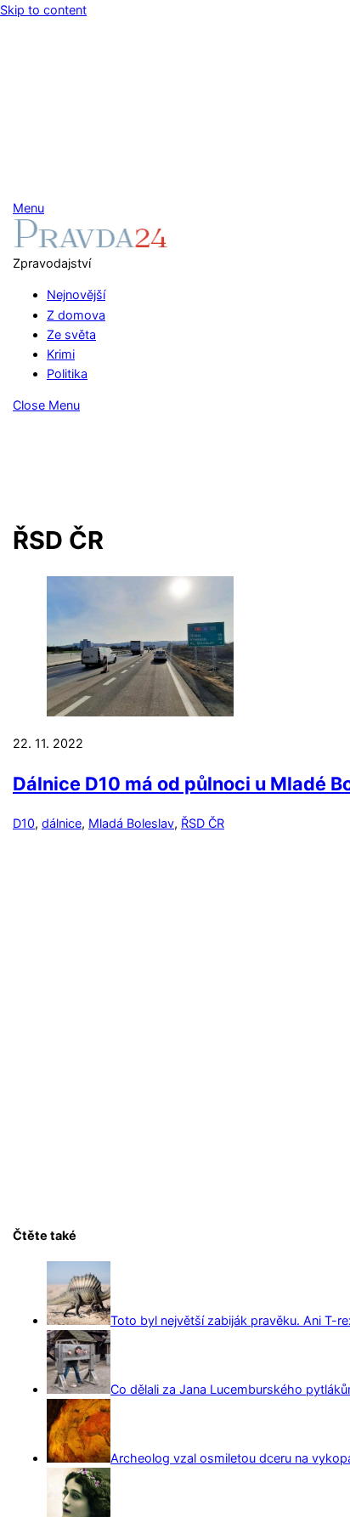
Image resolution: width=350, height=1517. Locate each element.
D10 (24, 823)
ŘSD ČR (202, 823)
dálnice (62, 823)
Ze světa (71, 334)
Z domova (76, 315)
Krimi (61, 354)
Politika (67, 373)
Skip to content (43, 10)
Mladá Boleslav (131, 823)
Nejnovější (76, 294)
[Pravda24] (90, 243)
